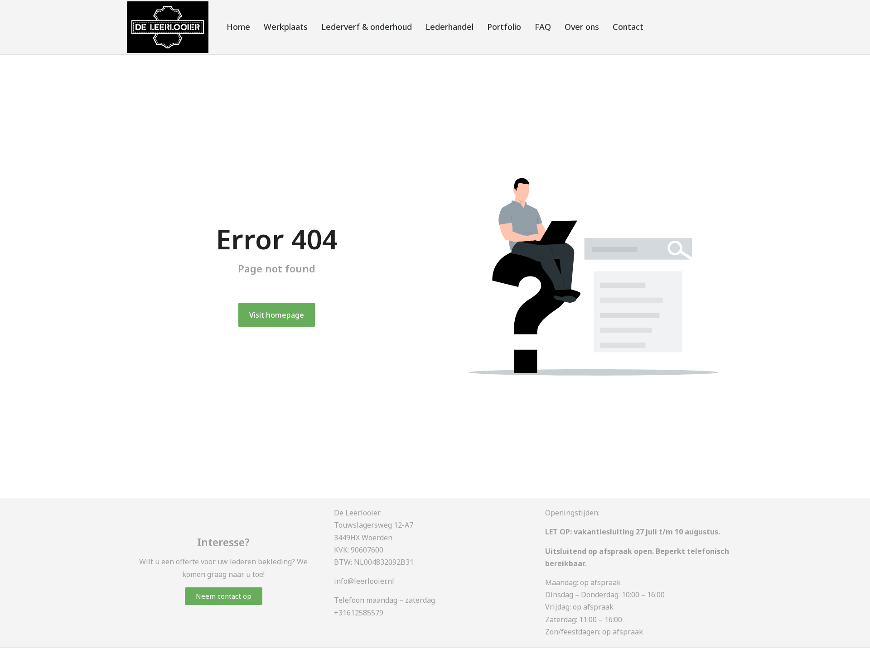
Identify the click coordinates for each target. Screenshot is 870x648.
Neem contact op (223, 595)
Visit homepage (276, 315)
